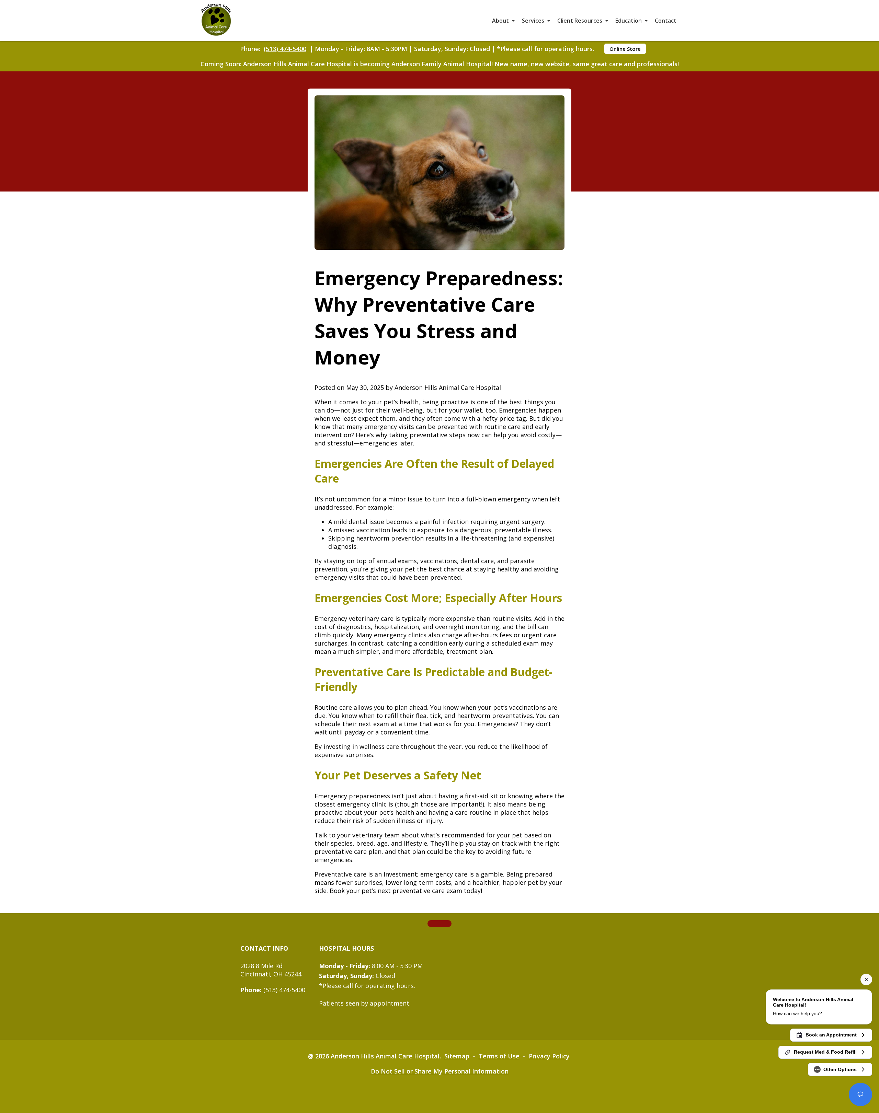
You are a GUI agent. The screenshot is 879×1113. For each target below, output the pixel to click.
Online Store (625, 48)
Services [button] (533, 20)
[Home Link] (216, 21)
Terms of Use (499, 1056)
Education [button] (628, 20)
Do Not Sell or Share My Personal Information (440, 1071)
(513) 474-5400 (285, 49)
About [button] (500, 20)
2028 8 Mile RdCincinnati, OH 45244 (270, 970)
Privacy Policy (549, 1056)
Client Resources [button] (579, 20)
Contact (665, 20)
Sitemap (456, 1056)
